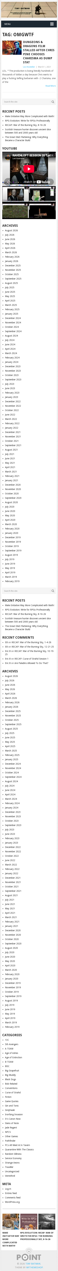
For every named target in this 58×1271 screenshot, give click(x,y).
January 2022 (11, 427)
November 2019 (13, 541)
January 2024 (11, 362)
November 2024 (13, 322)
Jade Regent (11, 1127)
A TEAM (9, 1048)
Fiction (8, 1097)
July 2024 (9, 340)
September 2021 (13, 445)
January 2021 (11, 480)
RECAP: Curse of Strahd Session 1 (31, 658)
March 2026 (11, 252)
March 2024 (11, 353)
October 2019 (12, 546)
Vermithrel (10, 1176)
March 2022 (11, 419)
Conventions (11, 1088)
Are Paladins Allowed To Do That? (31, 663)
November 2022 (13, 406)
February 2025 (12, 309)
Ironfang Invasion (14, 1114)
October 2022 (12, 410)
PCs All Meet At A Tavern (17, 1145)
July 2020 (9, 506)
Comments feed (12, 1197)
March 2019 (11, 577)
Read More (51, 86)
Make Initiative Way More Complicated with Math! (29, 116)
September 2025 (13, 278)
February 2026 (12, 256)
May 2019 (10, 568)
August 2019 (11, 555)
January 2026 (11, 261)
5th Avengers (11, 1044)
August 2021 (11, 449)
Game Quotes (11, 1101)
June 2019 (10, 563)
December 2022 (13, 401)
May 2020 (10, 515)
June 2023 (10, 388)
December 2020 (13, 484)
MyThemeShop (34, 1267)
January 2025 (11, 313)
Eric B (8, 651)
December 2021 (13, 432)
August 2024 (11, 335)
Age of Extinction (13, 1057)
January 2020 (11, 533)
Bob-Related (11, 1083)
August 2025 (11, 283)
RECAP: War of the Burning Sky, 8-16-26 (25, 125)
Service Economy (13, 1158)
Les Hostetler (29, 67)
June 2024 (10, 344)
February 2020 (12, 528)
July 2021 (9, 454)
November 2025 (13, 270)
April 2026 (10, 248)
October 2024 (12, 327)
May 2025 (10, 296)
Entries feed (11, 1193)
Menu (7, 24)
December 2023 (13, 366)
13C (7, 1040)
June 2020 (10, 511)
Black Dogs (10, 1079)
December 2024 (13, 318)
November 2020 (13, 489)
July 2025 (9, 287)
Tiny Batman (32, 1263)
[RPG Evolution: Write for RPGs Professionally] (28, 1222)
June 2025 (10, 292)
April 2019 (10, 572)
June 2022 (10, 414)
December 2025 (13, 265)
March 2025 (11, 305)
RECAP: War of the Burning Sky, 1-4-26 (31, 642)
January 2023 (11, 397)
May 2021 (10, 463)
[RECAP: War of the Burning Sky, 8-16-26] (46, 1222)
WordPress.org (12, 1202)
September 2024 (13, 331)
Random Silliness (13, 1154)
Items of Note (12, 1123)
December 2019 (13, 537)
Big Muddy (10, 1075)
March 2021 (11, 471)
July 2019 (9, 559)
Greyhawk (10, 1110)
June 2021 (10, 458)
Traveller (9, 1167)
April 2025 (10, 300)
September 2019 (13, 550)
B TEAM (9, 1062)
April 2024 (10, 349)
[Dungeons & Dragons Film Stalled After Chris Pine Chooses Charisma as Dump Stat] (11, 48)
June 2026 (10, 239)
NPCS (8, 1132)
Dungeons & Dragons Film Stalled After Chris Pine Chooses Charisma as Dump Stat (38, 52)
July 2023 (9, 384)
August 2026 (11, 230)
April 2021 (10, 467)
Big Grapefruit (12, 1070)
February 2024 (12, 357)
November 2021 (13, 436)
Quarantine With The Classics (19, 1149)
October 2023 (12, 375)
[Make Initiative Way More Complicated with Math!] (10, 1222)
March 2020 (11, 524)
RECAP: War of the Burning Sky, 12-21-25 (33, 646)
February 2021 (12, 476)
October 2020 (12, 493)
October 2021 (12, 441)
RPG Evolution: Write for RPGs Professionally (27, 120)
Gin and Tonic (12, 1105)
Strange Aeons (12, 1162)
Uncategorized (12, 1171)
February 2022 (12, 423)
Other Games (11, 1136)
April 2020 (10, 520)
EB (6, 642)
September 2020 (13, 498)
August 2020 (11, 502)
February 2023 (12, 392)
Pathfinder (10, 1140)
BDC (7, 1066)
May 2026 (10, 243)
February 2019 (12, 581)
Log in (8, 1189)
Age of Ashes (11, 1053)
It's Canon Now (12, 1119)
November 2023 (13, 370)
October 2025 (12, 274)
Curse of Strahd (13, 1092)
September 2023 (13, 379)
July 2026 (9, 235)
